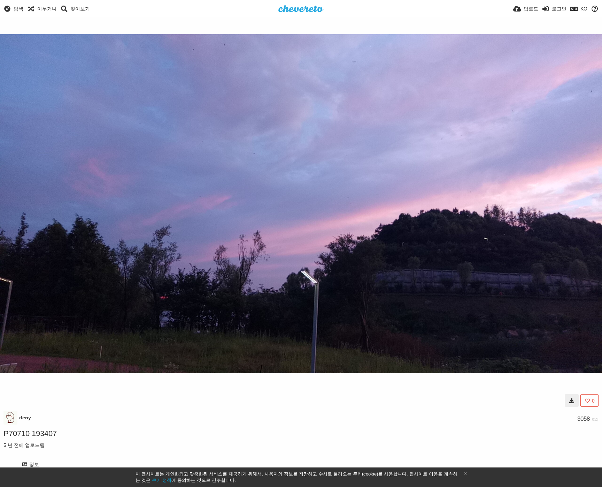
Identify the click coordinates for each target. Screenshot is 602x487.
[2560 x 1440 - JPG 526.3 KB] (572, 400)
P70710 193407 (30, 433)
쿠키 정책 (161, 480)
